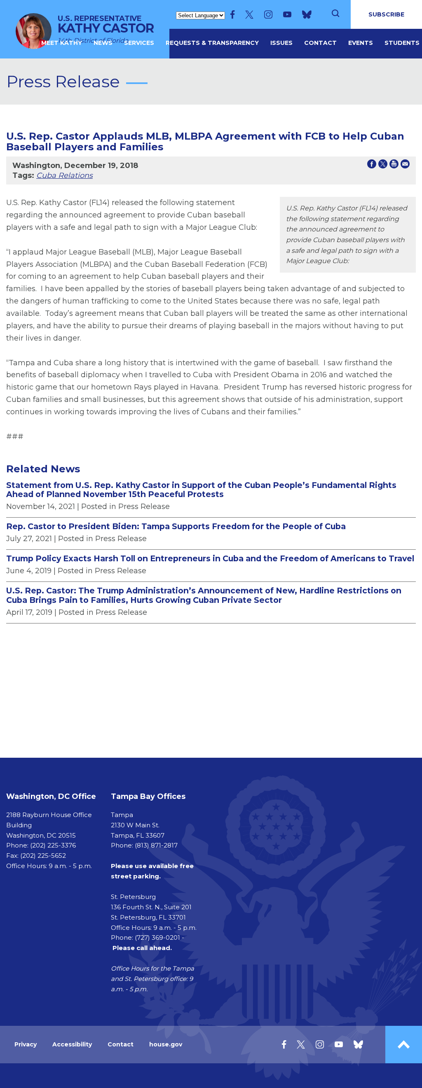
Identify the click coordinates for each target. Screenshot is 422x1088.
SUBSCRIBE (386, 14)
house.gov (165, 1044)
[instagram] (268, 14)
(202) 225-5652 (43, 855)
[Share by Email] (405, 165)
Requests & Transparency (212, 43)
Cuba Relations (64, 175)
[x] (249, 14)
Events (360, 43)
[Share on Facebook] (371, 165)
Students (402, 43)
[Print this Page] (394, 165)
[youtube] (287, 14)
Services (139, 43)
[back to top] (403, 1044)
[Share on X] (382, 165)
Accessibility (72, 1044)
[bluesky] (307, 14)
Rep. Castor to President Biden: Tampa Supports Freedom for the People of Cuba (176, 526)
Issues (281, 43)
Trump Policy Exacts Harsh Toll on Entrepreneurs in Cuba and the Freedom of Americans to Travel (210, 558)
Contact (320, 43)
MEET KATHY (61, 43)
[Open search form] (335, 14)
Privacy (25, 1044)
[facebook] (232, 14)
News (103, 43)
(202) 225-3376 (53, 845)
